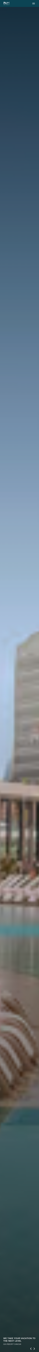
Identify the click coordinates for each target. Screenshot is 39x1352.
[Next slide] (34, 1348)
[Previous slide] (31, 1348)
